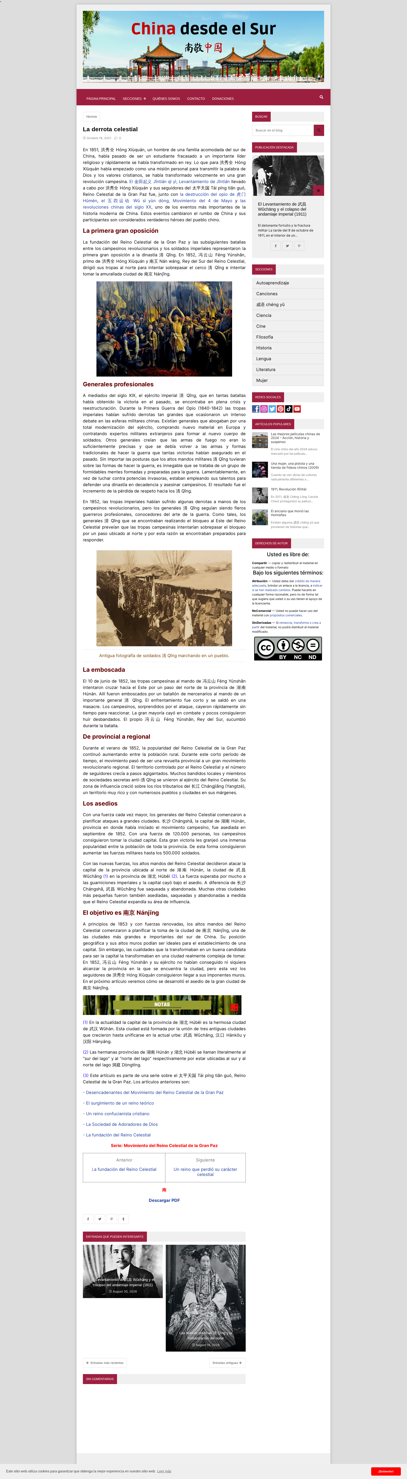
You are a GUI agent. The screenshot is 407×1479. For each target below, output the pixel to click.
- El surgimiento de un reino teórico (118, 1103)
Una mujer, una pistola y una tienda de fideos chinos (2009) (295, 465)
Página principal (101, 98)
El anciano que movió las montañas (290, 513)
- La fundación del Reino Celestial (117, 1134)
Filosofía (264, 337)
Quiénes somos (166, 98)
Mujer (262, 380)
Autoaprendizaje (272, 282)
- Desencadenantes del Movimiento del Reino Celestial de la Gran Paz (153, 1092)
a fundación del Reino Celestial (125, 1169)
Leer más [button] (164, 1471)
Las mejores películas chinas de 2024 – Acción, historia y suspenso (295, 438)
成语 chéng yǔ (270, 304)
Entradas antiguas (226, 1363)
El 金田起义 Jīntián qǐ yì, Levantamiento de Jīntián (179, 181)
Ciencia (263, 315)
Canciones (266, 293)
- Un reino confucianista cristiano (116, 1113)
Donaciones (223, 98)
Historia (91, 116)
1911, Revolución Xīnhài (289, 489)
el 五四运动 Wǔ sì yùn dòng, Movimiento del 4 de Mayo (166, 200)
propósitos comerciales (286, 615)
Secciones (132, 98)
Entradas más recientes (107, 1363)
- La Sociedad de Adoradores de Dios (120, 1124)
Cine (261, 326)
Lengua (263, 358)
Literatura (265, 369)
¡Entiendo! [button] (386, 1471)
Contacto (196, 98)
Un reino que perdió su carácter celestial (205, 1172)
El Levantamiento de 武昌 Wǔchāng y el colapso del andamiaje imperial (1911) (282, 209)
